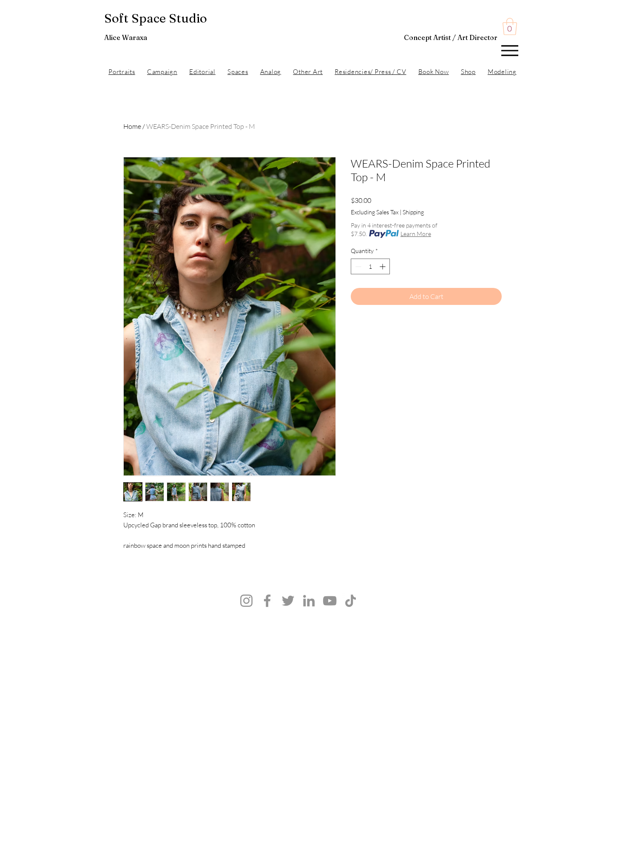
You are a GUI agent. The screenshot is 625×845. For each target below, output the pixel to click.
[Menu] (510, 50)
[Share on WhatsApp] (389, 329)
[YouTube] (329, 600)
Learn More (416, 233)
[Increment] (383, 266)
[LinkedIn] (309, 600)
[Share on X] (405, 329)
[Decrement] (357, 266)
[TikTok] (350, 600)
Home (132, 126)
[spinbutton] (370, 266)
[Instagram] (246, 600)
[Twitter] (288, 600)
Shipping (413, 212)
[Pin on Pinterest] (372, 329)
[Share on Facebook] (356, 329)
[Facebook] (267, 600)
